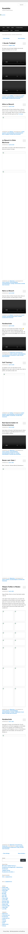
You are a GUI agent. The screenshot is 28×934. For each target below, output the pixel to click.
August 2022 (5, 907)
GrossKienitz (13, 355)
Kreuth (22, 712)
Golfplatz (8, 415)
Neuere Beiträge (22, 38)
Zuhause (11, 131)
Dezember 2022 (5, 901)
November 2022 (5, 902)
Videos (8, 27)
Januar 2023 (4, 899)
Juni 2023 (4, 892)
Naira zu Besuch (8, 291)
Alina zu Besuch (8, 104)
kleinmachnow (18, 283)
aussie (23, 95)
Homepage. (20, 114)
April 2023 (4, 895)
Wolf (3, 876)
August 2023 (5, 890)
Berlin (3, 98)
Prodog (17, 355)
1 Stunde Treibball (8, 43)
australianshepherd (19, 97)
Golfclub (4, 415)
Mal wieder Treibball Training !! (9, 865)
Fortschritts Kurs (18, 352)
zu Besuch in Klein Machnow (9, 141)
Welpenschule (5, 924)
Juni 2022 (4, 908)
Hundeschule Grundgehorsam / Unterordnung (12, 867)
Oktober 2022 (5, 904)
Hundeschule (7, 323)
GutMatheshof (18, 712)
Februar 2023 (5, 898)
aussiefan (4, 97)
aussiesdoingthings (11, 97)
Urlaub (3, 922)
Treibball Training (6, 870)
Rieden (3, 713)
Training (11, 413)
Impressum (17, 30)
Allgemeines (12, 281)
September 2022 (5, 905)
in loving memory (19, 27)
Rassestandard (5, 30)
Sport (12, 30)
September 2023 (5, 889)
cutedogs (7, 134)
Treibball (11, 95)
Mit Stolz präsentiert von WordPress (17, 931)
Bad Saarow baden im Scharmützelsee (10, 424)
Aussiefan (6, 8)
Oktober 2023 (5, 887)
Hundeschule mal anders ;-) (8, 872)
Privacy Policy (6, 931)
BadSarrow (13, 453)
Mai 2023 (4, 893)
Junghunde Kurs (8, 876)
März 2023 (4, 896)
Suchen (3, 858)
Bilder (12, 27)
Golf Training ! (7, 362)
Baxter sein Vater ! (9, 460)
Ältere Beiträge (5, 38)
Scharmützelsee (5, 454)
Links (3, 27)
